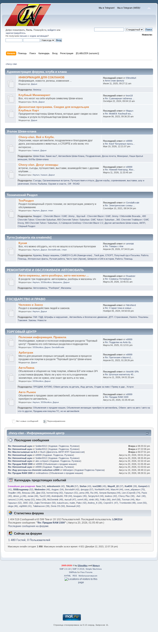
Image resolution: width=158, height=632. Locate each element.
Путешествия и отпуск (82, 180)
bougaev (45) (80, 496)
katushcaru (62, 503)
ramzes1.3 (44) (15, 499)
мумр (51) (29, 499)
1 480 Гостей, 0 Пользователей (29, 540)
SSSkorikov (46, 282)
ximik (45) (94, 499)
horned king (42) (54, 493)
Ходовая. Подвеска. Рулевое (64, 446)
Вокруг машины (51, 255)
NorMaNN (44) (102, 489)
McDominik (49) (55, 499)
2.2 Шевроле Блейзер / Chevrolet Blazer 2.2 (81, 223)
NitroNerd (131, 305)
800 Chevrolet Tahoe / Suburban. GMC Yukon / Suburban (86, 219)
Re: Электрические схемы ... (120, 205)
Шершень (57, 282)
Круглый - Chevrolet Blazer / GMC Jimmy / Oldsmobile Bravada (109, 216)
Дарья (34, 84)
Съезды (37, 180)
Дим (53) (40, 493)
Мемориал (122, 156)
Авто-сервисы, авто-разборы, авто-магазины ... (54, 275)
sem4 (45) (82, 499)
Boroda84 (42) (72, 489)
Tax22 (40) (45, 496)
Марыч (129, 111)
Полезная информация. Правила (42, 337)
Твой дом (99, 255)
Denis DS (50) (58, 506)
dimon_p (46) (19, 496)
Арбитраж (26, 352)
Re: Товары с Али (114, 246)
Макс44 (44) (117, 489)
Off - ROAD (74, 184)
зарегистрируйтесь (16, 33)
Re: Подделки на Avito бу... (118, 342)
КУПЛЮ (48, 387)
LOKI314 (117, 519)
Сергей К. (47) (110, 503)
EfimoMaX (131, 78)
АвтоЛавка (26, 367)
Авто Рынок (27, 392)
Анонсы (37, 89)
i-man (50, 210)
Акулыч (36, 175)
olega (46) (13, 506)
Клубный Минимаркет (34, 95)
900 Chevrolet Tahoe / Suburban (41, 223)
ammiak (130, 243)
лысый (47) (70, 499)
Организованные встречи (56, 180)
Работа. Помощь (124, 259)
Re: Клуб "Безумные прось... (120, 144)
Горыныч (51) (71, 493)
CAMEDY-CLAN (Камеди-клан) (76, 255)
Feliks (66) (105, 499)
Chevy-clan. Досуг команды (38, 164)
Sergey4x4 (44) (96, 496)
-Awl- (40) (141, 496)
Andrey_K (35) (95, 503)
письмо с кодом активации (34, 36)
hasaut (36, 150)
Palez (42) (81, 503)
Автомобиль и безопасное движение (88, 317)
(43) (85, 486)
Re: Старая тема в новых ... (119, 308)
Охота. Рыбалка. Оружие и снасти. (48, 184)
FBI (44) (68, 496)
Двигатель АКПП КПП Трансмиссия (65, 452)
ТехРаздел (26, 200)
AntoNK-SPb (132, 371)
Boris (35, 102)
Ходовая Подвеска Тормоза (89, 470)
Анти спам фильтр (114, 80)
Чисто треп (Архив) (76, 259)
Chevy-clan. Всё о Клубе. (37, 137)
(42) (56, 486)
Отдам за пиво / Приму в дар (109, 387)
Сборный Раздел (26, 226)
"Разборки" (54, 288)
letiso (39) (41, 499)
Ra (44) (94, 493)
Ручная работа (57, 259)
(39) (131, 486)
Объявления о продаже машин (49, 407)
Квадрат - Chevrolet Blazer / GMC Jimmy (54, 216)
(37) (115, 486)
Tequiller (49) (14, 493)
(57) (72, 486)
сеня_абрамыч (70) (134, 489)
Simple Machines (94, 569)
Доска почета (109, 156)
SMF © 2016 (78, 569)
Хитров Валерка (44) (110, 493)
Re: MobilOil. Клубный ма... (118, 113)
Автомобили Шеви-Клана (71, 156)
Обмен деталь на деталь (66, 387)
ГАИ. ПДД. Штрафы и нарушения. (50, 317)
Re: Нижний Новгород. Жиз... (120, 169)
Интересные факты (38, 259)
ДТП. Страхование (118, 317)
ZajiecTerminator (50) (45, 503)
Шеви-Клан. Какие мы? (45, 156)
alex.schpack (42, 461)
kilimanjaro (68, 470)
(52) (23, 489)
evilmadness (42, 473)
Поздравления (93, 156)
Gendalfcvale (132, 202)
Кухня (23, 243)
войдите (52, 30)
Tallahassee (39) (41, 506)
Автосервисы (40, 288)
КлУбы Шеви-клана (39, 159)
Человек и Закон (31, 304)
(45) (99, 486)
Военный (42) (73, 506)
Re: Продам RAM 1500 (116, 397)
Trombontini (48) (127, 503)
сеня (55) (142, 503)
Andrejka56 (57, 496)
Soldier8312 (41, 446)
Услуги (130, 387)
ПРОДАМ (38, 387)
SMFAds (73, 572)
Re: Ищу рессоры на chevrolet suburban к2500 (33, 470)
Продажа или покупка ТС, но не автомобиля (56, 411)
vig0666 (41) (25, 506)
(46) (42, 489)
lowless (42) (111, 496)
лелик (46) (33, 496)
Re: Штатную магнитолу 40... (120, 374)
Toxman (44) (128, 499)
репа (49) (84, 493)
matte (72, 503)
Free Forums (86, 572)
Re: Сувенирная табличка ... (119, 98)
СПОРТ (109, 255)
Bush (42, 452)
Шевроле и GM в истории (100, 259)
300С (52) (28, 503)
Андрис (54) (57, 489)
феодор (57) (87, 489)
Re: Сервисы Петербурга (118, 279)
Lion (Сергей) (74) (131, 493)
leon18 (129, 95)
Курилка (37, 255)
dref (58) (116, 499)
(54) (41, 486)
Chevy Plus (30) (126, 496)
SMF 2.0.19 (65, 569)
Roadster (130, 276)
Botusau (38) (28, 493)
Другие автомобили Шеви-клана (121, 223)
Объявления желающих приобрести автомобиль (92, 407)
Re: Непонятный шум (20, 446)
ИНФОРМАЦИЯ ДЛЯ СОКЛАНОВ (41, 77)
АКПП (142, 223)
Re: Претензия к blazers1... (119, 357)
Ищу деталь (86, 387)
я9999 (129, 141)
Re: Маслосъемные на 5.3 (22, 452)
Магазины (66, 288)
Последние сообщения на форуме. (28, 526)
